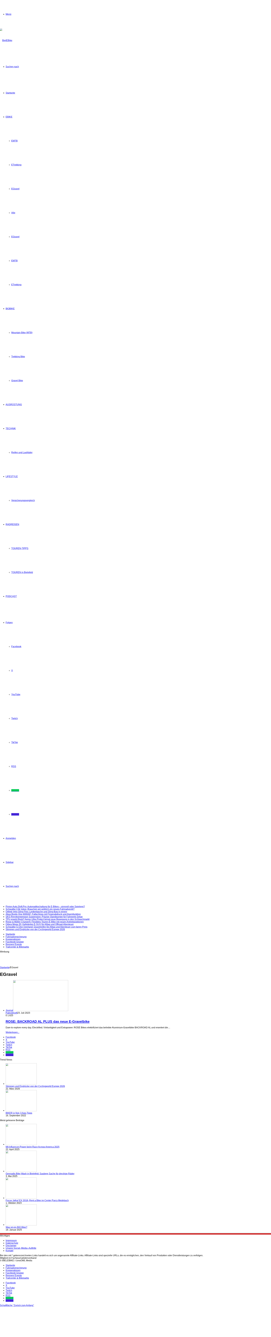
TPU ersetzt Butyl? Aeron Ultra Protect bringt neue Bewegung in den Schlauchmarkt (47, 919)
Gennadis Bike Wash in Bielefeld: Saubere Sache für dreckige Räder (40, 1173)
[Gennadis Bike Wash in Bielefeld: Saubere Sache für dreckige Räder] (21, 1171)
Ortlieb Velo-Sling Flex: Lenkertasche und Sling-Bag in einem (36, 911)
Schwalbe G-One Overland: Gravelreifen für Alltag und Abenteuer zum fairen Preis (46, 927)
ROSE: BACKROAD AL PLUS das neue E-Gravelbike (47, 1021)
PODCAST (11, 596)
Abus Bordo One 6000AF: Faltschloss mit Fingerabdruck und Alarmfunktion (43, 914)
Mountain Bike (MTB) (21, 332)
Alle (13, 213)
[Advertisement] (51, 959)
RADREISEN (12, 524)
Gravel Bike (17, 380)
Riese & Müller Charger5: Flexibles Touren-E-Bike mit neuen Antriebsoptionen (45, 922)
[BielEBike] (6, 40)
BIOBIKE (10, 308)
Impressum (11, 1240)
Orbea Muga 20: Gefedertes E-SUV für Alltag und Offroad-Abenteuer (40, 924)
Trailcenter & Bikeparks (17, 947)
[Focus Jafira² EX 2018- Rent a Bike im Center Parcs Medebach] (21, 1198)
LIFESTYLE (12, 476)
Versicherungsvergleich (23, 500)
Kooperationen (13, 939)
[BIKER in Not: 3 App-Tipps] (21, 1110)
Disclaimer (11, 1245)
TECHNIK (11, 428)
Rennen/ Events (14, 944)
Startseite (10, 93)
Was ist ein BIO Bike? (16, 1227)
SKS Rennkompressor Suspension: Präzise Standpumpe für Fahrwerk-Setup (44, 916)
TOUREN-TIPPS (19, 548)
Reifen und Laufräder (21, 452)
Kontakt (9, 1250)
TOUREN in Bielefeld (22, 572)
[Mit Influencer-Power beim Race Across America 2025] (21, 1144)
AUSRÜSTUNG (14, 404)
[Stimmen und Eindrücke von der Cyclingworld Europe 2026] (21, 1083)
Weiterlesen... (12, 1032)
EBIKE (9, 117)
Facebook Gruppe (15, 942)
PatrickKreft (11, 1013)
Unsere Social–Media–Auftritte (21, 1248)
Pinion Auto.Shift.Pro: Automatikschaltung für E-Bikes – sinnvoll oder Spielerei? (45, 906)
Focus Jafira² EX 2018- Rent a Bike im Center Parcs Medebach (37, 1200)
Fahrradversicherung (16, 937)
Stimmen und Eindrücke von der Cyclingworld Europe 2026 (35, 929)
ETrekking (16, 165)
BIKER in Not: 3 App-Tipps (19, 1113)
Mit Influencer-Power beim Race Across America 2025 (32, 1147)
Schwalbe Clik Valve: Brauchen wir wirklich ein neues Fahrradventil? (40, 909)
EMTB (14, 141)
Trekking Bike (18, 356)
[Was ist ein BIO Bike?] (21, 1224)
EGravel (15, 189)
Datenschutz (12, 1243)
